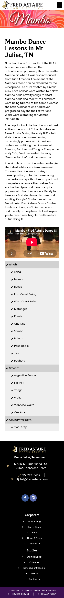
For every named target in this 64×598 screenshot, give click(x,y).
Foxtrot (19, 383)
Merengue (20, 309)
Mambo (19, 279)
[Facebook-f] (25, 498)
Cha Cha (19, 324)
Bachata (19, 361)
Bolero (18, 338)
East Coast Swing (25, 294)
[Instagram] (33, 498)
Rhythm (14, 264)
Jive (16, 353)
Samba (18, 331)
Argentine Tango (25, 375)
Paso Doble (21, 346)
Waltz (17, 397)
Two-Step (20, 427)
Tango (18, 390)
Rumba (18, 316)
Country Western (20, 420)
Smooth (14, 368)
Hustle (18, 287)
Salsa (17, 272)
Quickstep (20, 412)
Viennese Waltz (24, 405)
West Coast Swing (25, 301)
